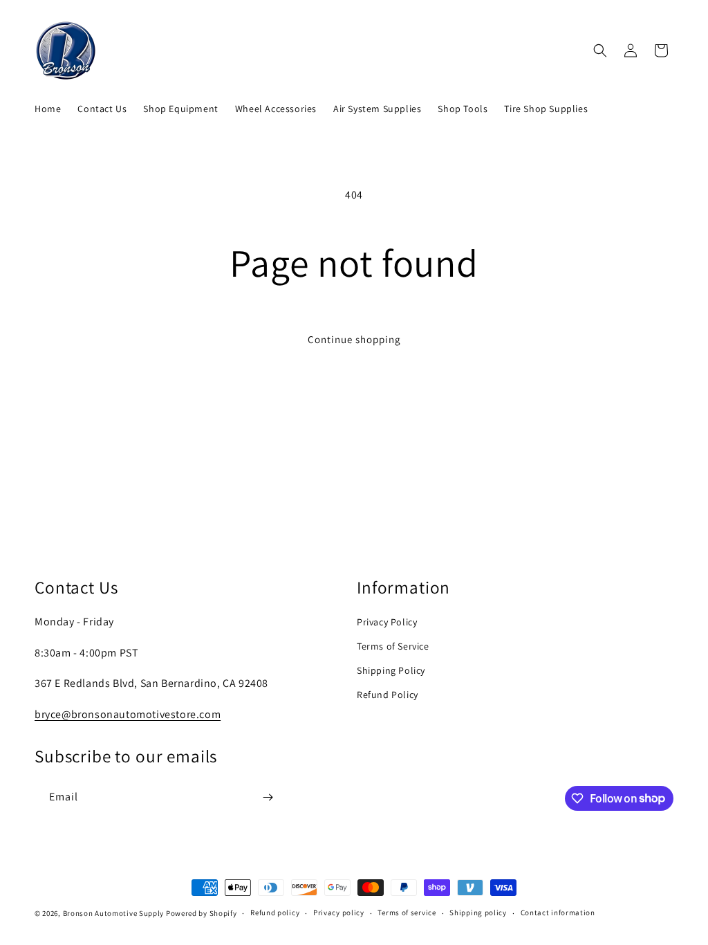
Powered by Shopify (201, 913)
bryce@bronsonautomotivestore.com (128, 714)
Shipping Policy (391, 670)
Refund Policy (387, 694)
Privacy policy (338, 912)
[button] (600, 50)
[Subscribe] (267, 797)
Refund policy (274, 912)
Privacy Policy (387, 622)
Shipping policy (478, 912)
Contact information (558, 912)
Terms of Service (393, 646)
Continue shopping (354, 339)
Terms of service (407, 912)
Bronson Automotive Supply (114, 913)
